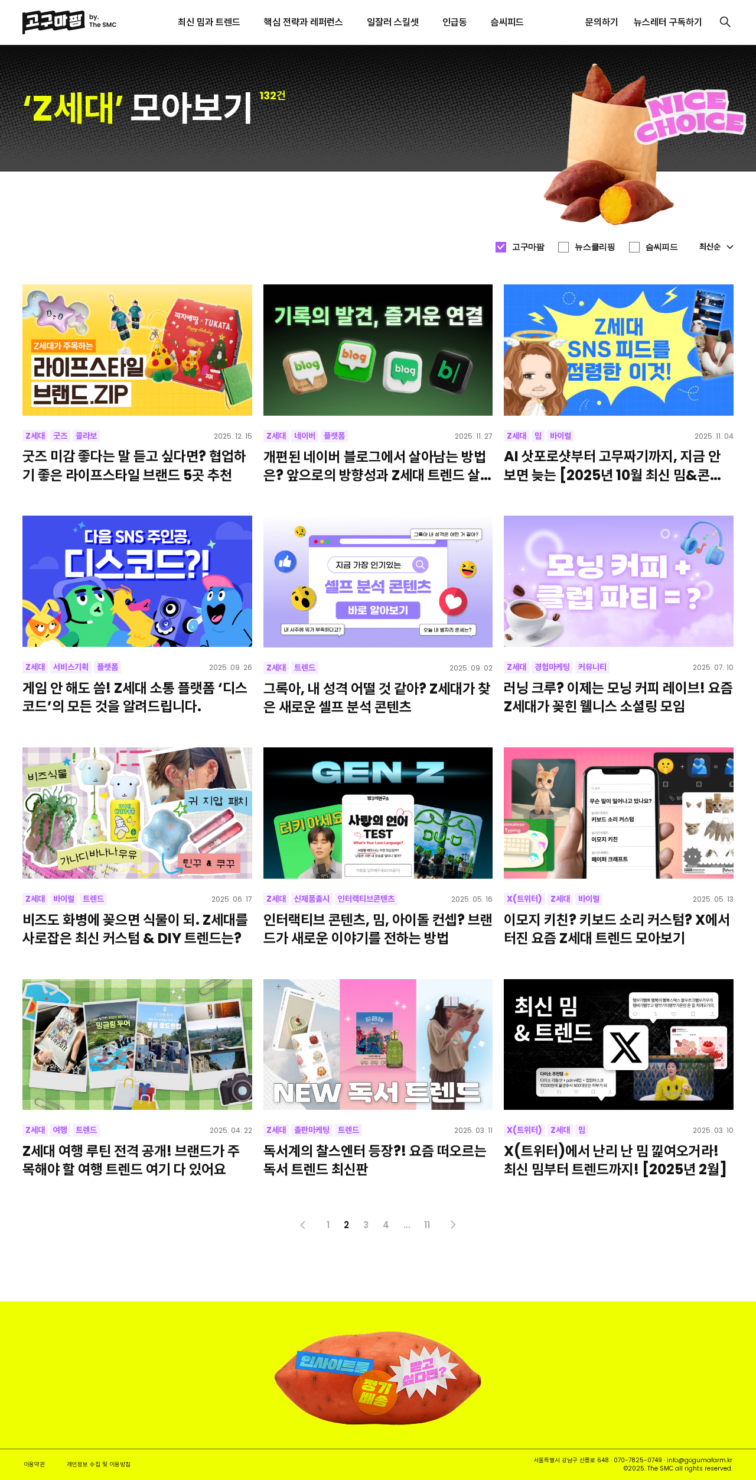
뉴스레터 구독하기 (668, 22)
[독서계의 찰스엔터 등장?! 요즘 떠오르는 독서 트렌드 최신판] (378, 1044)
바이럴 (560, 436)
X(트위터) (524, 899)
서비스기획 (71, 667)
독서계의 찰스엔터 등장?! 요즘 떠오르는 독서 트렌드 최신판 (375, 1160)
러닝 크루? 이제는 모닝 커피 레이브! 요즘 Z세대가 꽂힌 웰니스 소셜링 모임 (618, 697)
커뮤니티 (592, 667)
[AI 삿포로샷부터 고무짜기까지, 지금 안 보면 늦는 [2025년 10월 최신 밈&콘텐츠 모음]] (618, 350)
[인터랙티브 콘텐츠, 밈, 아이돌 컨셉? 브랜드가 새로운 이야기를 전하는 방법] (378, 813)
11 (427, 1224)
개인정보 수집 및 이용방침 (99, 1464)
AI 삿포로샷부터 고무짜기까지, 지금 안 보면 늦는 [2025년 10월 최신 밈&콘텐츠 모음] (613, 465)
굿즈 (60, 436)
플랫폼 (334, 436)
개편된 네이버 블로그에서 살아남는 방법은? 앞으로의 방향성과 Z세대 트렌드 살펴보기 (378, 466)
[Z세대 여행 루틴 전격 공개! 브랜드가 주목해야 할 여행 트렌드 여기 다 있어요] (137, 1044)
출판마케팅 (312, 1130)
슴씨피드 (661, 246)
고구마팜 (528, 246)
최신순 (710, 246)
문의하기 (601, 22)
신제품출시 (312, 899)
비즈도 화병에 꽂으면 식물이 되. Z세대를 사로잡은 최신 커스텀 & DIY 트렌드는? (135, 929)
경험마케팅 (552, 667)
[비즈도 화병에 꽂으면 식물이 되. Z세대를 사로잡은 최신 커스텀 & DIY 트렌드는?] (137, 813)
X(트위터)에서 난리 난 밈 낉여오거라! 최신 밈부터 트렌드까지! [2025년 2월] (615, 1160)
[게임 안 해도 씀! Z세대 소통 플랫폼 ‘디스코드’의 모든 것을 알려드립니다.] (137, 581)
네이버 (304, 436)
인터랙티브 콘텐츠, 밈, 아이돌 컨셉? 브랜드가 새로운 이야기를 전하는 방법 (378, 929)
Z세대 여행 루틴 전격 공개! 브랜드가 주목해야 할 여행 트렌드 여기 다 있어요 (131, 1160)
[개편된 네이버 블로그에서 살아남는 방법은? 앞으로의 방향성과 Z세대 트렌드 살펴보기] (378, 350)
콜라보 (86, 436)
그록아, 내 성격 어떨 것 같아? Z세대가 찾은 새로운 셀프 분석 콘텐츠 (376, 697)
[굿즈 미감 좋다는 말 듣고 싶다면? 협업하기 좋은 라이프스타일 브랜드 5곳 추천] (137, 350)
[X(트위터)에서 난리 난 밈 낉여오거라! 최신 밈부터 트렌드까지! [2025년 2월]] (618, 1044)
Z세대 (35, 436)
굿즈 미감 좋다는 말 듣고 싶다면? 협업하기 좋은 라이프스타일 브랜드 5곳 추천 (134, 465)
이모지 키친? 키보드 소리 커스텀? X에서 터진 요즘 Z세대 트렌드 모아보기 (617, 929)
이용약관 (34, 1464)
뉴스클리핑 (595, 246)
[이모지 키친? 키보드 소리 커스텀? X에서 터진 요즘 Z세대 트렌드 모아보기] (618, 813)
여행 (60, 1130)
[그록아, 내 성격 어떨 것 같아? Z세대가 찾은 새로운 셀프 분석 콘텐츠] (378, 581)
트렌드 (304, 667)
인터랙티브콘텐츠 (366, 899)
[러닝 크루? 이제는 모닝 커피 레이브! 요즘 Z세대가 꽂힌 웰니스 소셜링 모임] (618, 581)
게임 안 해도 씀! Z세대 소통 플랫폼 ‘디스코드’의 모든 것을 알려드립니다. (134, 697)
